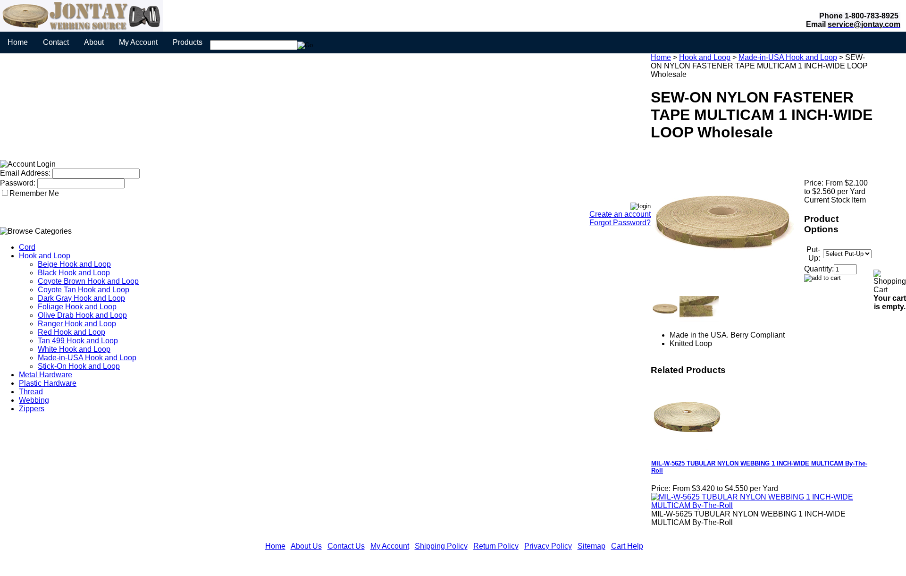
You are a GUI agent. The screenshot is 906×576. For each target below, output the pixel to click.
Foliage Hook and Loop (77, 307)
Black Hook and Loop (74, 273)
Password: (17, 183)
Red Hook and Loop (71, 332)
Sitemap (591, 546)
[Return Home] (81, 29)
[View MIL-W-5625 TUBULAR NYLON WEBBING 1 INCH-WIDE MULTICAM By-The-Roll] (760, 505)
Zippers (31, 409)
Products (187, 42)
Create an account (620, 214)
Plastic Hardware (47, 383)
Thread (31, 392)
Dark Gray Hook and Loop (81, 298)
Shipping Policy (441, 546)
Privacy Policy (548, 546)
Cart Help (627, 546)
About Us (306, 546)
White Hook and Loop (74, 349)
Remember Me (34, 193)
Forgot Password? (620, 223)
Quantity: (819, 269)
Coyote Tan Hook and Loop (83, 290)
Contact (56, 42)
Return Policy (496, 546)
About (94, 42)
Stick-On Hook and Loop (79, 366)
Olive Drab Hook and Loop (82, 315)
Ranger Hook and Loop (77, 324)
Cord (27, 247)
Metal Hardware (45, 375)
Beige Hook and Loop (74, 264)
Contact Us (346, 546)
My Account (138, 42)
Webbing (34, 400)
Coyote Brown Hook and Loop (88, 281)
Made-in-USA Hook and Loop (87, 358)
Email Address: (25, 173)
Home (18, 42)
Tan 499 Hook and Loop (78, 341)
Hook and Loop (44, 256)
